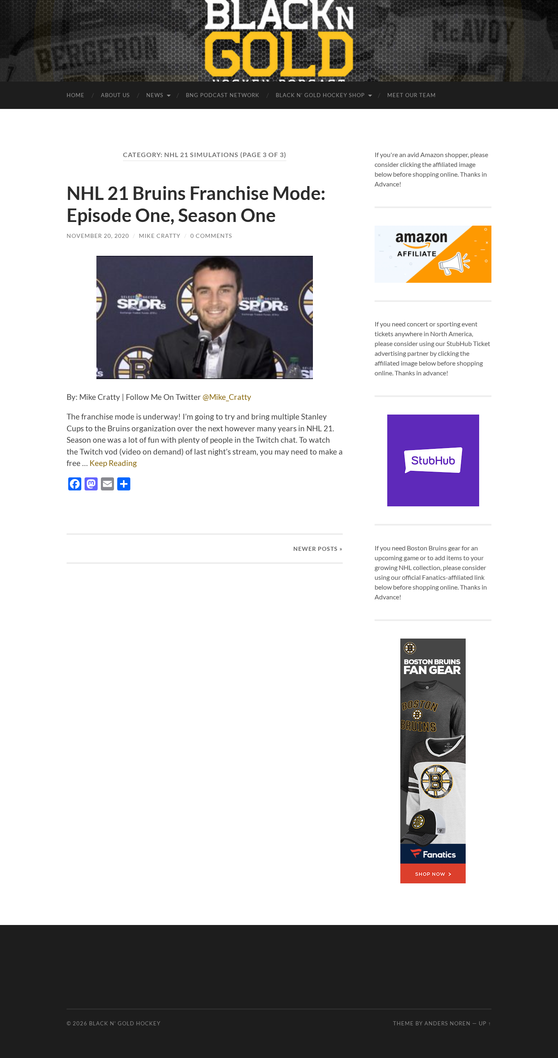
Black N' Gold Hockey (125, 1023)
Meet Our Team (411, 95)
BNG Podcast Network (222, 95)
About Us (115, 95)
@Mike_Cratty (227, 396)
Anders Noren (447, 1023)
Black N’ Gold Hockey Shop (320, 95)
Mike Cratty (160, 235)
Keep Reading (113, 463)
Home (76, 95)
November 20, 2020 (98, 235)
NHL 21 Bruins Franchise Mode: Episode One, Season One (196, 204)
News (154, 95)
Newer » (318, 548)
